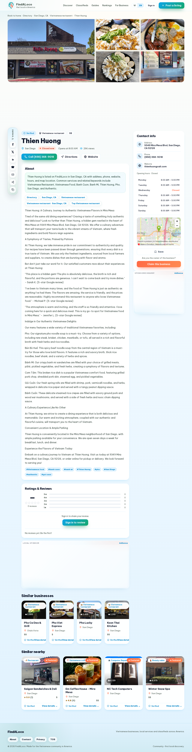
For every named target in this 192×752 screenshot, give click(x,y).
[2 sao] (29, 503)
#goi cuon (46, 474)
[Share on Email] (13, 175)
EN (140, 5)
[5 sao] (38, 503)
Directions (71, 156)
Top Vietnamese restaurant (86, 203)
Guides (95, 5)
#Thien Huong (83, 469)
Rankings (107, 5)
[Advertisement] (96, 105)
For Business (121, 5)
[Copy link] (13, 190)
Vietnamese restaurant (61, 15)
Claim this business (158, 264)
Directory (27, 15)
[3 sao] (32, 503)
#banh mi (68, 469)
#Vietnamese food (35, 469)
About (13, 739)
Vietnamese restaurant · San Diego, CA (46, 203)
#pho (97, 469)
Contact (26, 739)
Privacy (41, 739)
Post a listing (173, 5)
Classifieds (82, 5)
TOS (52, 739)
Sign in (151, 5)
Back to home (14, 15)
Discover (68, 5)
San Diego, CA (41, 15)
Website (93, 156)
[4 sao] (35, 503)
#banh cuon (54, 469)
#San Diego (109, 469)
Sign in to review (75, 522)
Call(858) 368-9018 (41, 156)
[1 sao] (26, 503)
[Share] (13, 182)
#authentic (31, 474)
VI (135, 5)
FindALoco (16, 732)
